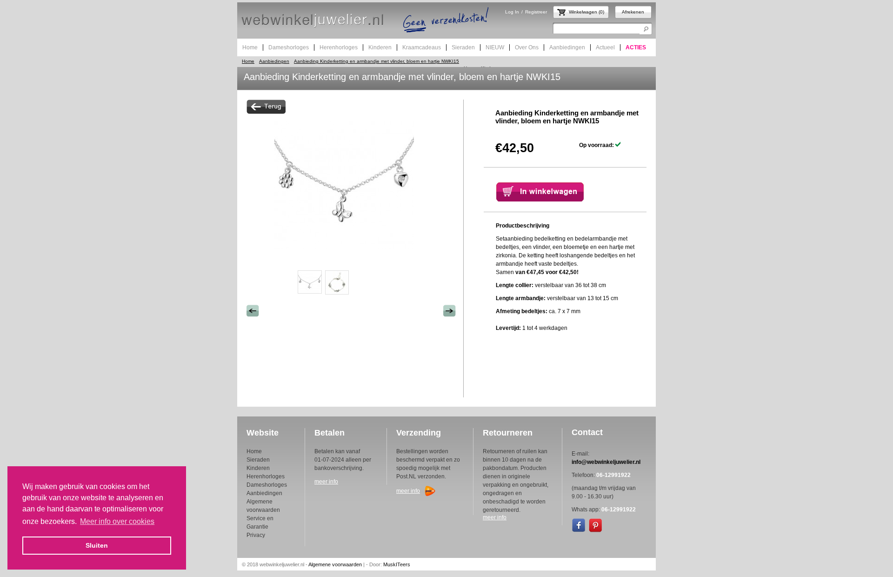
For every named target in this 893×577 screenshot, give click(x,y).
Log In (512, 11)
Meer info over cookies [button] (117, 521)
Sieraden (258, 459)
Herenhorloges (266, 476)
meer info (326, 481)
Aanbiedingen (274, 61)
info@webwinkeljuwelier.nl (606, 462)
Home (248, 61)
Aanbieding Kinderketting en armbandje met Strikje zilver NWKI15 (253, 311)
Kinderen (258, 468)
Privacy (256, 535)
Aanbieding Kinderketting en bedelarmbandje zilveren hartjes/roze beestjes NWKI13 (449, 311)
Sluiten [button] (97, 545)
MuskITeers (396, 564)
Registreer (536, 11)
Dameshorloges (267, 485)
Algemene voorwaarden (335, 564)
